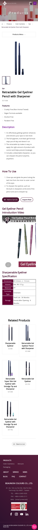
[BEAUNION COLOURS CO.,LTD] (10, 3)
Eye (30, 24)
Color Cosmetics (20, 24)
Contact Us (34, 526)
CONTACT (22, 476)
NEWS (25, 472)
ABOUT (6, 472)
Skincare (21, 464)
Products (9, 24)
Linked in (26, 514)
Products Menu (18, 34)
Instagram (16, 514)
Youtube (21, 514)
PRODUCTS (7, 460)
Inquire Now (26, 200)
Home (2, 24)
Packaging (6, 467)
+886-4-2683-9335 (21, 493)
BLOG (5, 476)
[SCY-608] (19, 58)
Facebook (11, 514)
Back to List (20, 444)
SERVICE (16, 472)
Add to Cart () (12, 200)
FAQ (13, 476)
